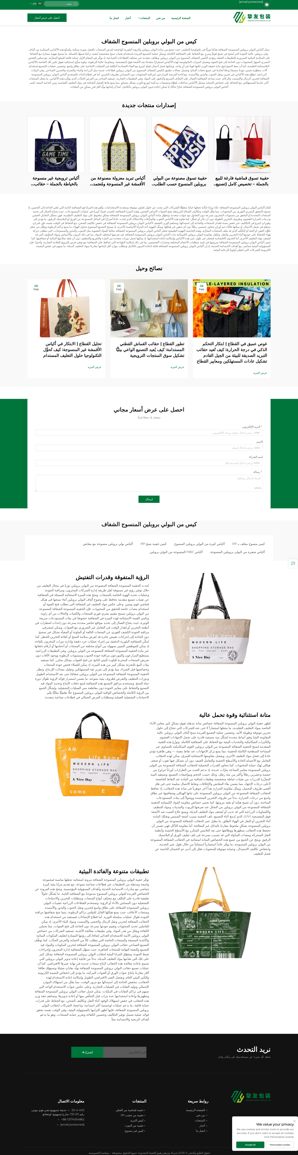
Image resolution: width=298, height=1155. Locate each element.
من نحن (160, 18)
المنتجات (145, 18)
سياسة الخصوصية (99, 1152)
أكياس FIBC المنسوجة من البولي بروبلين (176, 552)
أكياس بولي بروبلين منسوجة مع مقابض (108, 544)
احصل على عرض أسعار (47, 17)
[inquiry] (293, 563)
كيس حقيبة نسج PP (154, 544)
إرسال (149, 499)
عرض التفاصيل (242, 144)
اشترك (88, 1052)
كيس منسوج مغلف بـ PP (248, 544)
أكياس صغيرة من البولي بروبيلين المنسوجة (237, 552)
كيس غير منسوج (134, 1130)
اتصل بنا (114, 18)
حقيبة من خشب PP (132, 1115)
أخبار (128, 18)
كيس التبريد (136, 1120)
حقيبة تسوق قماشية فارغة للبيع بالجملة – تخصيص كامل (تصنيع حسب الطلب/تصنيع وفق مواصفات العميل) (242, 181)
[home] (252, 17)
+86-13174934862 (72, 1119)
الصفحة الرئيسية (180, 18)
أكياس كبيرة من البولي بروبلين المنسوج (199, 544)
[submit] (75, 4)
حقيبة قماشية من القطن (129, 1110)
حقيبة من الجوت (134, 1125)
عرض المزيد (260, 372)
